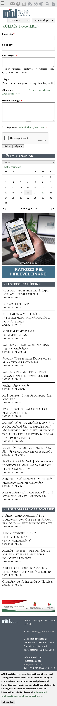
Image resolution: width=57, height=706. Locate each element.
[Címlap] (18, 13)
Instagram (24, 4)
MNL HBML (20, 389)
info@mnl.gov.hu (33, 664)
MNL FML (19, 416)
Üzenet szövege (12, 100)
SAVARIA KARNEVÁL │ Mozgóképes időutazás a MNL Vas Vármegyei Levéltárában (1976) (28, 465)
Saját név (7, 44)
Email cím (8, 34)
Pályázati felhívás (15, 304)
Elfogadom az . (26, 127)
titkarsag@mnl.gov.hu (42, 631)
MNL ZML (19, 338)
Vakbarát (35, 4)
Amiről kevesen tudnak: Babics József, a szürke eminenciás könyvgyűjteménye (26, 555)
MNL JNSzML (20, 352)
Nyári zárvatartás (15, 386)
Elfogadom (8, 702)
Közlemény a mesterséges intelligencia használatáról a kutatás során (26, 318)
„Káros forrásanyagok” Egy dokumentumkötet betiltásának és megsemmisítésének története (27, 520)
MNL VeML (19, 455)
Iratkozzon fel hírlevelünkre (12, 4)
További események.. (12, 166)
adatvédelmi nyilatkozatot (32, 127)
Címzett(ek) (9, 55)
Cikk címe (7, 90)
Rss (29, 4)
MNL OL (18, 297)
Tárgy (6, 79)
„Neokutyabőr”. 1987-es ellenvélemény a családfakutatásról (19, 537)
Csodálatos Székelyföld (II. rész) (27, 582)
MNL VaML (19, 366)
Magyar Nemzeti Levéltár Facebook (18, 4)
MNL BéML (19, 441)
